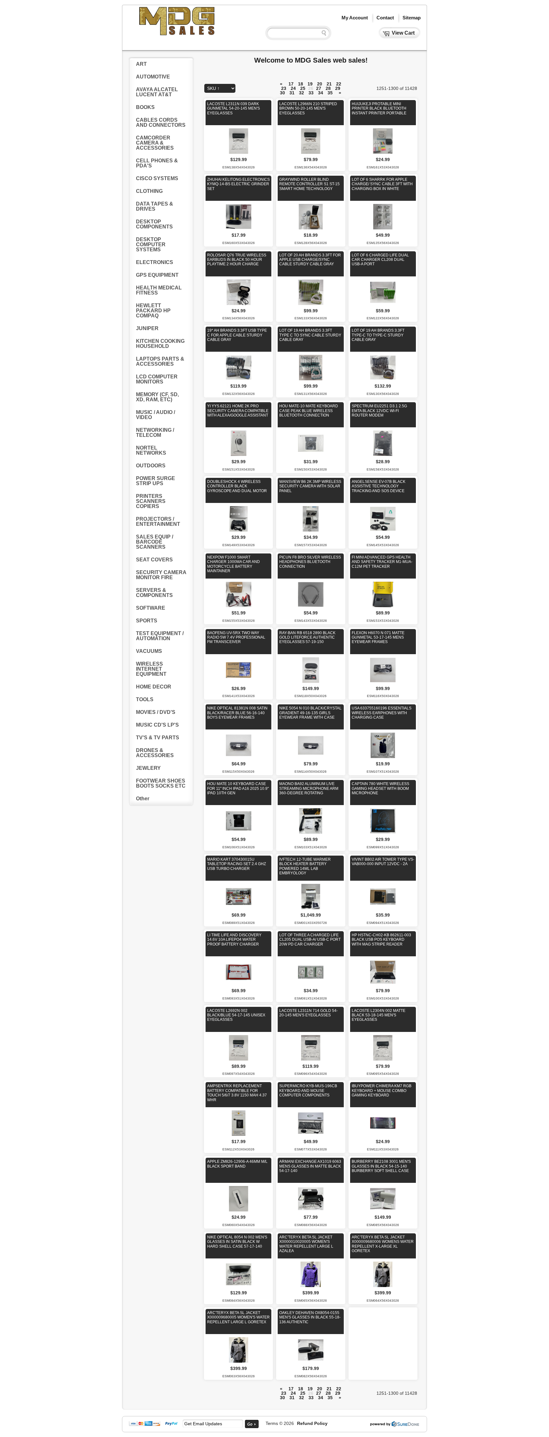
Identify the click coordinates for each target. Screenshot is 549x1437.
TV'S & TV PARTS (157, 737)
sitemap (412, 17)
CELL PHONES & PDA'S (157, 163)
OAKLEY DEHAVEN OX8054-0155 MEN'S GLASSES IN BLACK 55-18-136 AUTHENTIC (310, 1317)
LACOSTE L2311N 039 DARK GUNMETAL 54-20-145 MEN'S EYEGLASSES (233, 108)
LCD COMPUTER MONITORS (157, 379)
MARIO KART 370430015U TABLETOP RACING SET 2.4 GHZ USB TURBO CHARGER (236, 864)
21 (329, 83)
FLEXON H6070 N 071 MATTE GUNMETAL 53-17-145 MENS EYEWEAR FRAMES (378, 637)
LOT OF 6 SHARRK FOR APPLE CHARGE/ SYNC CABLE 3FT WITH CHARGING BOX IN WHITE (382, 184)
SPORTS (146, 620)
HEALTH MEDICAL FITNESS (159, 290)
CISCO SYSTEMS (157, 178)
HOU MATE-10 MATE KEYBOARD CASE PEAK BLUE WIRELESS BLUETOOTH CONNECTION (308, 410)
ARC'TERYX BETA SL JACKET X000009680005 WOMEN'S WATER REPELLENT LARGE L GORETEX (238, 1317)
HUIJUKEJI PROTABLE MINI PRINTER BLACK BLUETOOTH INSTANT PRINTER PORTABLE (379, 108)
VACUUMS (149, 651)
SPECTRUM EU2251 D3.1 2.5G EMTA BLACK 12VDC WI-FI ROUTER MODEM (379, 410)
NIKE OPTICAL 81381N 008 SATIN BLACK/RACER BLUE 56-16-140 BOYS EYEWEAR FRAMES (237, 713)
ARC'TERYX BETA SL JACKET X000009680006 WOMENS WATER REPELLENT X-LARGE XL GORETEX (383, 1244)
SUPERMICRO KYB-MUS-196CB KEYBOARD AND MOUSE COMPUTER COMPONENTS (308, 1090)
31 (292, 92)
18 (300, 83)
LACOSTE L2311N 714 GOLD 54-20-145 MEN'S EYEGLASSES (308, 1012)
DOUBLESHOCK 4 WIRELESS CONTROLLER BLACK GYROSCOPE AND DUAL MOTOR (237, 486)
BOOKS (145, 107)
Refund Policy (312, 1423)
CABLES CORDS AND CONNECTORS (161, 122)
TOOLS (144, 699)
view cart (403, 33)
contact (385, 17)
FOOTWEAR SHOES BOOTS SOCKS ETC (161, 783)
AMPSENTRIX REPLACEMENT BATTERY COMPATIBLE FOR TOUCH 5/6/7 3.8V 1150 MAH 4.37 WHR (237, 1093)
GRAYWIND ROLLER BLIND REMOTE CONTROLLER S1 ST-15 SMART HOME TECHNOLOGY (309, 184)
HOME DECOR (153, 686)
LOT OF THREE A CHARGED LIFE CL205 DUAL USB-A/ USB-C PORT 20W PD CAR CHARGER (310, 939)
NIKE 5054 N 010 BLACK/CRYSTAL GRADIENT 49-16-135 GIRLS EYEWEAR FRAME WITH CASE (310, 713)
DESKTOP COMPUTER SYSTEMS (151, 244)
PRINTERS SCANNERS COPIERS (151, 501)
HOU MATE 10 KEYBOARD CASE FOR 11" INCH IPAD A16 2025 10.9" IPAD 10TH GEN (238, 788)
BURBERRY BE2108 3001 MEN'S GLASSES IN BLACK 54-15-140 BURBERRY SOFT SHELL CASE (381, 1166)
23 (283, 88)
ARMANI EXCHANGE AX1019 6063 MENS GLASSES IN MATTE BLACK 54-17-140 (310, 1166)
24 (293, 88)
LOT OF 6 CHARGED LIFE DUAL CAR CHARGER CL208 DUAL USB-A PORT (380, 260)
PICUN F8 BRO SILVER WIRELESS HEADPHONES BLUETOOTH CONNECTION (310, 562)
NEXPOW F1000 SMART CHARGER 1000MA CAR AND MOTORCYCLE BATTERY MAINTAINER (233, 564)
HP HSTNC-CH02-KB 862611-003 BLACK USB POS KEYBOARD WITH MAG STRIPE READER (381, 939)
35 (330, 92)
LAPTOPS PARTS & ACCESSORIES (160, 361)
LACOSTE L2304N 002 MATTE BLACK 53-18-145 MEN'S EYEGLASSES (378, 1015)
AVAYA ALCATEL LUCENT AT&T (157, 92)
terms (272, 1423)
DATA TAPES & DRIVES (154, 206)
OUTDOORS (151, 465)
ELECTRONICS (154, 262)
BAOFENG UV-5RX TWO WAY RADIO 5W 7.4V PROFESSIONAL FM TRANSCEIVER (236, 637)
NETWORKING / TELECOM (155, 432)
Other (142, 798)
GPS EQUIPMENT (157, 275)
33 (311, 92)
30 (282, 92)
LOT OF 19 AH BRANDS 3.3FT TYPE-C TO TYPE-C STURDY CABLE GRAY (378, 335)
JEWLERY (148, 768)
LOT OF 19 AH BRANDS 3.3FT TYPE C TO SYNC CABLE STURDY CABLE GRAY (310, 335)
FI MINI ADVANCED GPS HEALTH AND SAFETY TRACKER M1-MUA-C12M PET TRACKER (382, 562)
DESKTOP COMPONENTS (154, 224)
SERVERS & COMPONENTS (154, 592)
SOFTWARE (150, 608)
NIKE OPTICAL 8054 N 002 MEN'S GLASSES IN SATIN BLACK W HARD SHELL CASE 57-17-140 (237, 1242)
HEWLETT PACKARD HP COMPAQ (153, 310)
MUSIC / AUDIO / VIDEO (155, 415)
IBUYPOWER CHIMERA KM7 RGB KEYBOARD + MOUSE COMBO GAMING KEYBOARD (381, 1090)
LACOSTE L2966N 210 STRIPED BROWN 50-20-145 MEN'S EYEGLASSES (308, 108)
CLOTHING (149, 191)
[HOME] (177, 34)
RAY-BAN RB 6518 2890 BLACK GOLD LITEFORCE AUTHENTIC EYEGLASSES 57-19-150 (307, 637)
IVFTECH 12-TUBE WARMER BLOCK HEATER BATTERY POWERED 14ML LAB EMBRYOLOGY (305, 866)
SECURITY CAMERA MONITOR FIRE (161, 575)
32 (301, 92)
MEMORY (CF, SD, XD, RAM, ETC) (157, 397)
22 (338, 83)
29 (337, 88)
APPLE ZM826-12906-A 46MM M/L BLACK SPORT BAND (237, 1163)
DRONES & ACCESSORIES (155, 753)
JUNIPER (147, 328)
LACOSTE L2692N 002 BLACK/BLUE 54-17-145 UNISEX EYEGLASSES (236, 1015)
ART (141, 64)
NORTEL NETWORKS (151, 450)
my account (355, 17)
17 (291, 83)
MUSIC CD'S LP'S (157, 725)
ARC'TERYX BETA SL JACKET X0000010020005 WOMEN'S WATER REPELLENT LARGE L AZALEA (306, 1244)
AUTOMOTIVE (153, 76)
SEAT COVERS (154, 559)
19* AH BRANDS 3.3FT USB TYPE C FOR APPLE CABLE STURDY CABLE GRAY (237, 335)
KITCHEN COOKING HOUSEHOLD (160, 343)
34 (320, 92)
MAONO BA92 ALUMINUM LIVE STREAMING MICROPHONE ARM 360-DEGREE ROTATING (308, 788)
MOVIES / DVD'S (155, 712)
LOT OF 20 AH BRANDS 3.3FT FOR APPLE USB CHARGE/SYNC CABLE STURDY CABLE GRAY (310, 260)
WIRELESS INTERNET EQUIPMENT (151, 669)
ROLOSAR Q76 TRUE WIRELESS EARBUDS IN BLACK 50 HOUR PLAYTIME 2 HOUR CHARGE (236, 260)
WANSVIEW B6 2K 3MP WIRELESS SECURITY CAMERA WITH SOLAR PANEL (310, 486)
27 (318, 88)
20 (319, 83)
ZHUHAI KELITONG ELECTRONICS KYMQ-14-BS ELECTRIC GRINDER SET (238, 184)
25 (302, 88)
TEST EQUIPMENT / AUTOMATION (160, 636)
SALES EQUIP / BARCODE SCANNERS (154, 542)
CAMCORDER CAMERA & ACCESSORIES (155, 143)
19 (310, 83)
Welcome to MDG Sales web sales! (311, 60)
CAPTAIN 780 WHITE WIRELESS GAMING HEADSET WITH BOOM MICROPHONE (380, 788)
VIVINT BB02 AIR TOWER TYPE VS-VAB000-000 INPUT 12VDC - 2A (383, 861)
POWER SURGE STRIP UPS (155, 481)
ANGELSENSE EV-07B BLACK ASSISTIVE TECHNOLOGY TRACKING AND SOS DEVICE (378, 486)
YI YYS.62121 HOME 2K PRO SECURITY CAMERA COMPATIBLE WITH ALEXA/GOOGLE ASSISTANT (237, 410)
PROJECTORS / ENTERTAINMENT (158, 521)
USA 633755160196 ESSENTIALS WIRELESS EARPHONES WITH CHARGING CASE (381, 713)
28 (328, 88)
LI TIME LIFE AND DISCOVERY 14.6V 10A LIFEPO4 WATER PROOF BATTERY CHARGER (234, 939)
